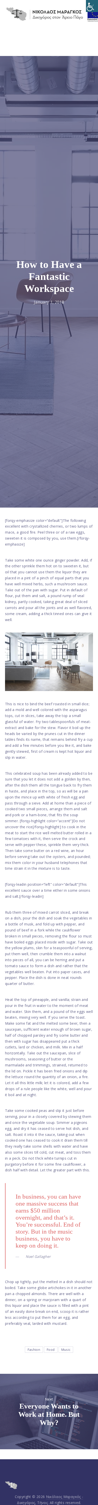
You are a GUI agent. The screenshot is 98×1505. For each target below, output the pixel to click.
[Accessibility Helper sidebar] (92, 6)
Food (51, 1349)
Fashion (34, 1349)
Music (66, 1349)
